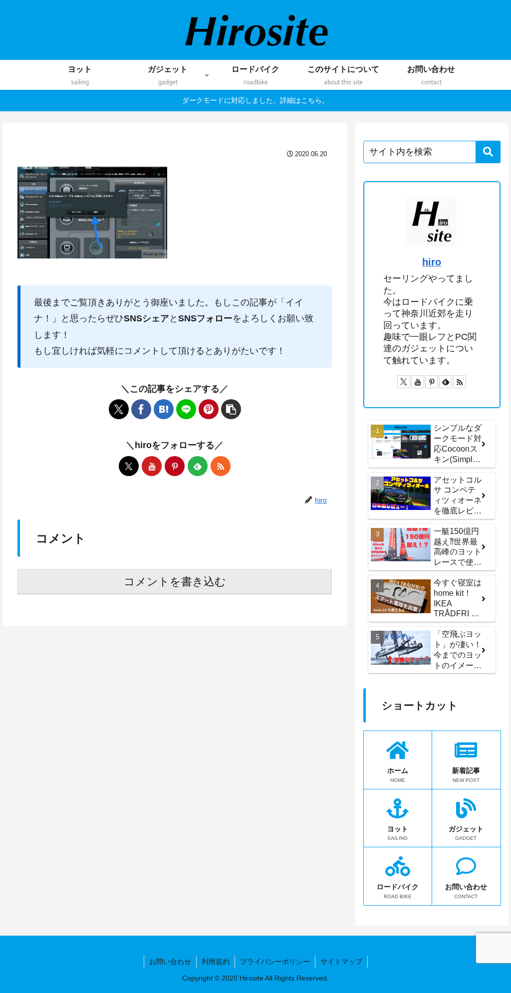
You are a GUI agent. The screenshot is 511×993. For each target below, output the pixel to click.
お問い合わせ (170, 962)
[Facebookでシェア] (141, 409)
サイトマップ (341, 962)
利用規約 (216, 962)
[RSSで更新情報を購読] (221, 466)
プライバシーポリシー (275, 962)
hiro (431, 261)
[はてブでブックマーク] (164, 409)
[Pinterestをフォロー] (175, 466)
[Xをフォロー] (129, 466)
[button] (231, 409)
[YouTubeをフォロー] (152, 466)
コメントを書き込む (175, 581)
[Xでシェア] (119, 409)
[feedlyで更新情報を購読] (198, 466)
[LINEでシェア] (186, 409)
